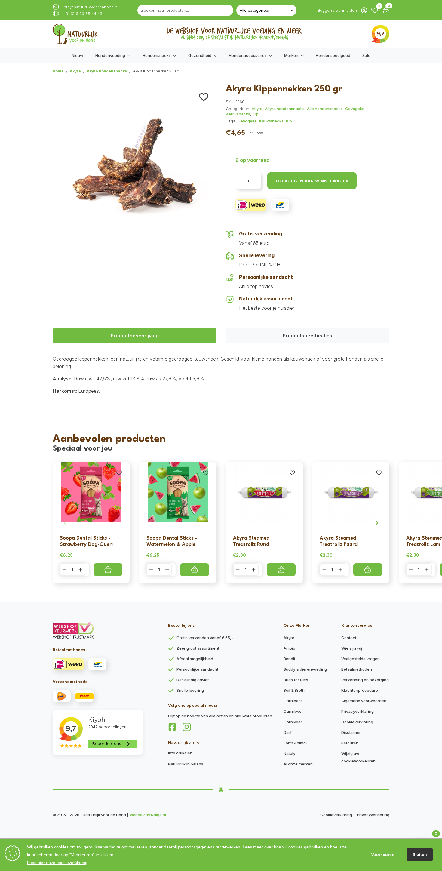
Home (58, 71)
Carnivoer (293, 721)
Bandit (289, 658)
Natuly (289, 753)
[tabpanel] (221, 375)
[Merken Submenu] (304, 55)
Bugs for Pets (296, 679)
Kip (256, 114)
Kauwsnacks (238, 114)
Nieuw (77, 55)
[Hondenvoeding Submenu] (131, 55)
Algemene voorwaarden (363, 700)
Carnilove (293, 711)
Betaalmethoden (356, 669)
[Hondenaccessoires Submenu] (272, 55)
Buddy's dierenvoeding (305, 669)
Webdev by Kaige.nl (147, 814)
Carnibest (293, 700)
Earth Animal (295, 742)
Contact (348, 637)
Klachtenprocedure (359, 690)
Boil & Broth (294, 690)
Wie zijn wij (351, 648)
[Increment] (256, 180)
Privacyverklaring (357, 711)
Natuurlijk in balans (185, 764)
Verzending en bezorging (365, 679)
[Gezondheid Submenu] (217, 55)
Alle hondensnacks (325, 108)
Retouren (349, 742)
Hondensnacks (157, 55)
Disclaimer (351, 732)
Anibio (289, 648)
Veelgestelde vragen (360, 658)
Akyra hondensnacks (107, 71)
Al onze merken (298, 764)
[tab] (134, 335)
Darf (288, 732)
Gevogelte (354, 108)
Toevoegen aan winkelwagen (312, 180)
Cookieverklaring (357, 721)
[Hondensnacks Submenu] (176, 55)
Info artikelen (180, 752)
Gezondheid (199, 55)
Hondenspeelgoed (333, 55)
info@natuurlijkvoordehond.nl (90, 7)
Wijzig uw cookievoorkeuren (358, 757)
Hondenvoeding (110, 55)
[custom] (172, 727)
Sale (366, 55)
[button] (374, 10)
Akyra (75, 71)
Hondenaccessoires (248, 55)
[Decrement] (240, 180)
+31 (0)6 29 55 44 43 (82, 14)
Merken (291, 55)
